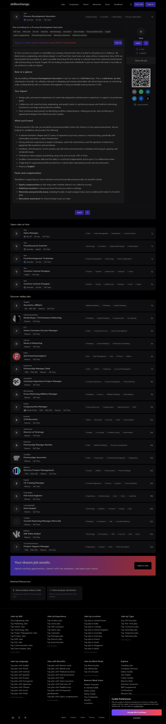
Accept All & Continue (136, 712)
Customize (137, 718)
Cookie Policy (138, 706)
